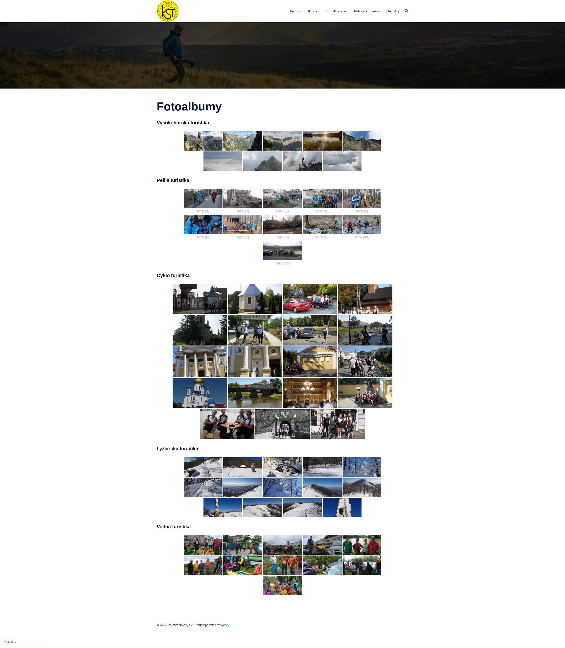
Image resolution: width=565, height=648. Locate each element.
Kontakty (393, 11)
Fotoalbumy (334, 11)
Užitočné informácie (367, 11)
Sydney (224, 625)
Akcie (310, 11)
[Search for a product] (406, 11)
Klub (292, 11)
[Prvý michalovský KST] (168, 10)
